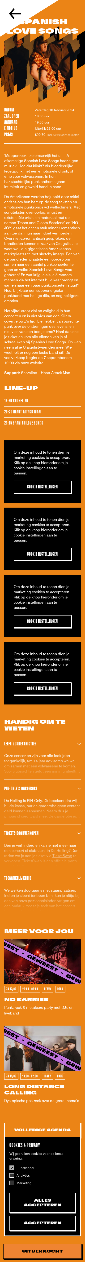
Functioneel (25, 1168)
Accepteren (43, 1223)
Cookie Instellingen (42, 486)
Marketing (24, 1183)
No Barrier (26, 999)
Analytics (23, 1175)
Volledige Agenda (42, 1130)
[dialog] (42, 1186)
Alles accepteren (43, 1203)
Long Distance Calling (34, 1089)
